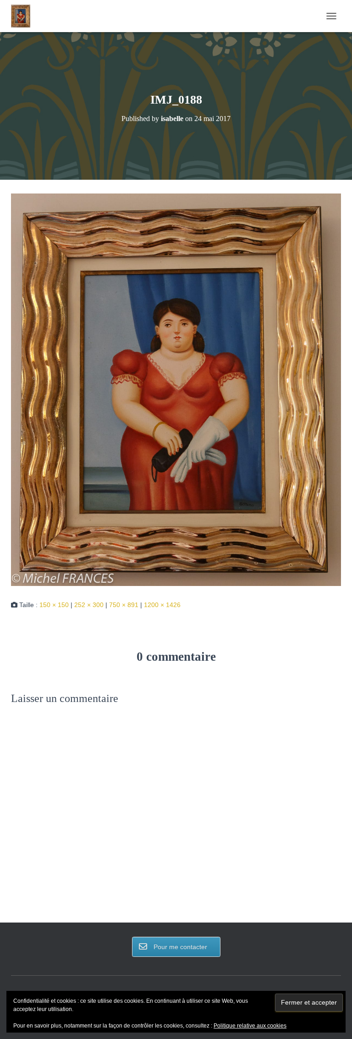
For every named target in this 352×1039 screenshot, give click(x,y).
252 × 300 (89, 604)
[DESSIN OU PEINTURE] (24, 16)
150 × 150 (54, 604)
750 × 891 (123, 604)
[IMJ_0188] (176, 389)
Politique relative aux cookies (250, 1025)
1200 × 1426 (162, 604)
